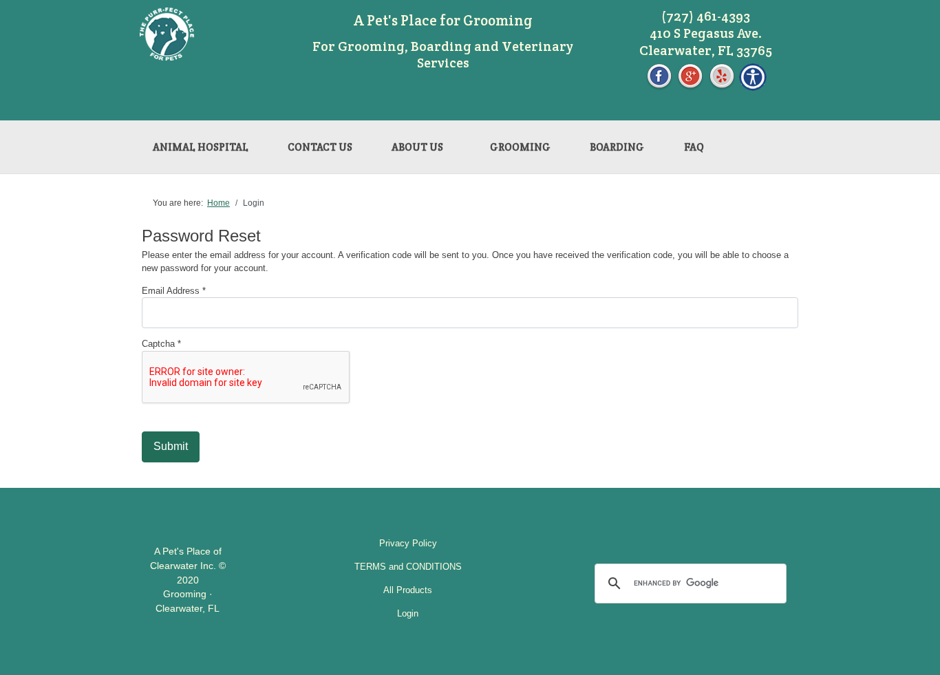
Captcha (161, 344)
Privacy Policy (408, 543)
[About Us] (463, 140)
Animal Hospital (200, 146)
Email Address (174, 291)
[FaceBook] (659, 76)
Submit (170, 446)
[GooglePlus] (690, 76)
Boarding (617, 146)
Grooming (520, 146)
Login (407, 613)
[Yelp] (722, 76)
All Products (407, 590)
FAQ (694, 146)
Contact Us (320, 146)
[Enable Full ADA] (753, 76)
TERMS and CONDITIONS (408, 566)
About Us (417, 146)
